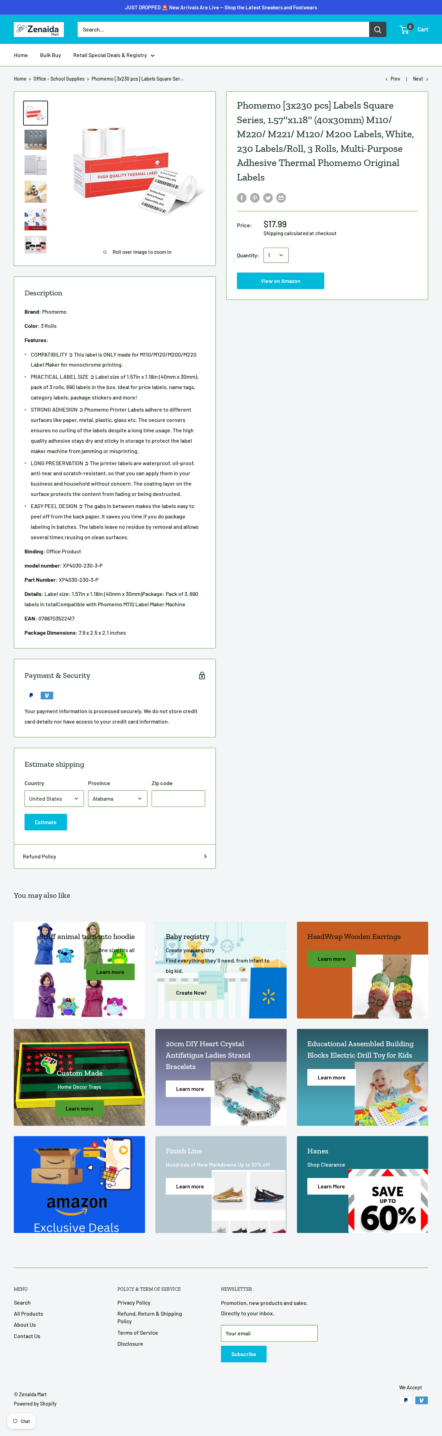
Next (418, 79)
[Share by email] (281, 197)
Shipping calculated (285, 233)
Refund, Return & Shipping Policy (149, 1317)
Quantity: (248, 255)
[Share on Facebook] (242, 197)
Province (99, 783)
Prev (395, 79)
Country (34, 783)
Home (21, 55)
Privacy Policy (134, 1302)
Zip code (162, 783)
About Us (25, 1324)
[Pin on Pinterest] (255, 197)
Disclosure (130, 1343)
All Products (28, 1313)
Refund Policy (39, 856)
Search (22, 1302)
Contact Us (27, 1336)
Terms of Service (137, 1332)
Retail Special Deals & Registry (110, 55)
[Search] (377, 29)
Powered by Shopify (35, 1404)
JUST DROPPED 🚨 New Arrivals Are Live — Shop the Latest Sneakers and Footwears (221, 7)
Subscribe (243, 1354)
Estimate (46, 822)
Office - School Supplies (59, 79)
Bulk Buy (50, 55)
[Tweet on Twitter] (268, 197)
